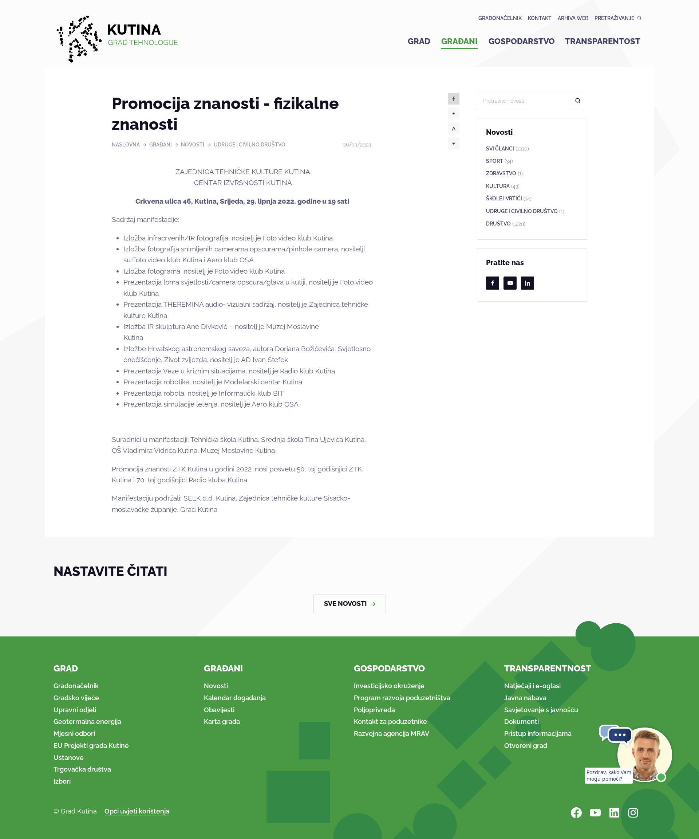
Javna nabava (525, 698)
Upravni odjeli (75, 710)
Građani (459, 41)
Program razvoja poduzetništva (402, 698)
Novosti (192, 145)
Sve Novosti (345, 603)
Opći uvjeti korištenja (136, 811)
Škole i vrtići (509, 198)
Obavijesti (219, 710)
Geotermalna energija (87, 721)
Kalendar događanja (235, 698)
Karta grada (222, 721)
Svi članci (507, 149)
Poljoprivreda (374, 710)
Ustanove (69, 757)
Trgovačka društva (82, 769)
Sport (499, 161)
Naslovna (126, 145)
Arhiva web (573, 18)
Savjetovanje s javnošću (541, 710)
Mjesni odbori (74, 733)
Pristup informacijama (538, 733)
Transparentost (602, 41)
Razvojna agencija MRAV (391, 733)
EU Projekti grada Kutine (91, 745)
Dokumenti (521, 721)
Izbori (62, 781)
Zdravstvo (504, 173)
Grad (419, 41)
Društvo (505, 224)
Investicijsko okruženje (389, 686)
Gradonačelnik (500, 18)
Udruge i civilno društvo (249, 145)
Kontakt (540, 18)
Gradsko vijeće (76, 698)
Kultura (503, 186)
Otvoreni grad (525, 745)
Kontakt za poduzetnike (390, 721)
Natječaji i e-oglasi (532, 686)
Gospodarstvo (522, 41)
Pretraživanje (614, 18)
